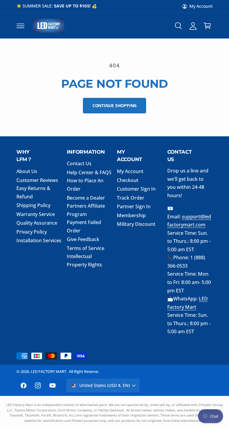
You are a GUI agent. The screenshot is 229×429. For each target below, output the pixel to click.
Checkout (127, 180)
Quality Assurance (36, 223)
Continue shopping (114, 105)
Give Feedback (83, 239)
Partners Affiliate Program (86, 210)
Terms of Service (85, 248)
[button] (20, 25)
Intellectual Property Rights (84, 260)
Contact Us (79, 163)
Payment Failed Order (84, 226)
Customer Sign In (136, 189)
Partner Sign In (134, 206)
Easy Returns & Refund (33, 192)
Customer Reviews (37, 180)
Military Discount (136, 224)
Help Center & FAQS (89, 172)
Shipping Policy (33, 205)
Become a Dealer (86, 198)
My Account (201, 6)
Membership (131, 215)
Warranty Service (35, 214)
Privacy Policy (31, 232)
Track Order (130, 198)
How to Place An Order (85, 184)
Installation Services (38, 240)
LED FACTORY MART (48, 371)
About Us (26, 171)
